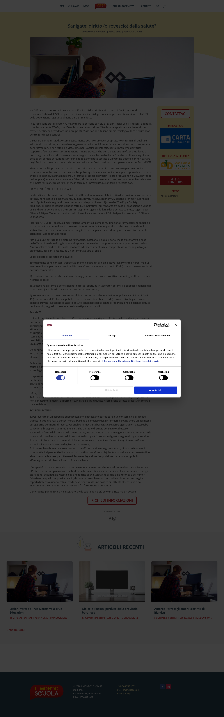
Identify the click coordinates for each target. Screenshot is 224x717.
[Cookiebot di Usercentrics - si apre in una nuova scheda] (156, 325)
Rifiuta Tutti (111, 390)
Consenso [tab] (66, 335)
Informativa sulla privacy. (116, 361)
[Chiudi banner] (176, 325)
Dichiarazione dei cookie (145, 361)
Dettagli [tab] (112, 335)
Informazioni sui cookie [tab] (157, 335)
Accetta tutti (155, 390)
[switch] (95, 377)
